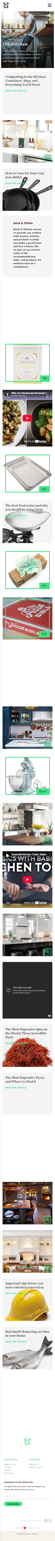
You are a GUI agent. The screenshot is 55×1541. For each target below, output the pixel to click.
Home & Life (10, 1464)
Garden (7, 1470)
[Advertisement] (27, 307)
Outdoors (9, 1473)
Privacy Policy (36, 1467)
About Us (33, 1464)
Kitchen (8, 1467)
